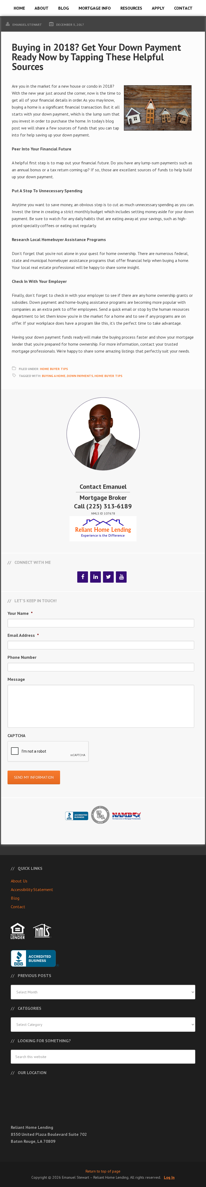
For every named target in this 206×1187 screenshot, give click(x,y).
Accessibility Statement (32, 889)
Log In (169, 1177)
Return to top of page (103, 1171)
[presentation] (48, 751)
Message (16, 679)
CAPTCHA (16, 735)
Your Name (20, 613)
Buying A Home (53, 376)
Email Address (23, 635)
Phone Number (22, 657)
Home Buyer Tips (54, 369)
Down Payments (80, 376)
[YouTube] (121, 577)
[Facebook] (82, 577)
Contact (18, 906)
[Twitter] (108, 577)
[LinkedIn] (95, 577)
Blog (15, 898)
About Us (19, 880)
